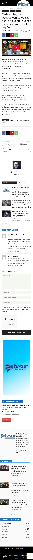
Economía (18, 11)
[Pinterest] (12, 35)
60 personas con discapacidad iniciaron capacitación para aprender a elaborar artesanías (8, 148)
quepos (4, 122)
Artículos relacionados (9, 183)
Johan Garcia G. (8, 30)
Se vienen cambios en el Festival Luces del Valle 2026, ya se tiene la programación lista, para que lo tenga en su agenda (21, 216)
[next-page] (6, 224)
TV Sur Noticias (10, 8)
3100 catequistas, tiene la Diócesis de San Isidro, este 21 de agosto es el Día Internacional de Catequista (19, 471)
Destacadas (19, 8)
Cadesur (12, 120)
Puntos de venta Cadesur (23, 120)
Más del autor (22, 183)
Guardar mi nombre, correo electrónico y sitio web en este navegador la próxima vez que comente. (16, 309)
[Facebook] (4, 35)
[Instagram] (15, 515)
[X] (8, 35)
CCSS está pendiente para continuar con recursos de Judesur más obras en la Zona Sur (24, 148)
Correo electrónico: (8, 411)
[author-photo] (16, 169)
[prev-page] (3, 224)
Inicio (3, 8)
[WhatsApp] (16, 35)
